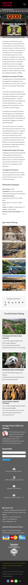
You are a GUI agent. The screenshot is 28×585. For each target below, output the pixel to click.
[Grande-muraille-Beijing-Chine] (14, 319)
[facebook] (8, 581)
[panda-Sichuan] (14, 353)
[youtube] (12, 581)
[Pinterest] (22, 302)
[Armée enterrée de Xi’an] (14, 385)
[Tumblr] (19, 302)
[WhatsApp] (15, 302)
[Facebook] (5, 302)
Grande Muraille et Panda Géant (13, 370)
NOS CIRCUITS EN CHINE (15, 563)
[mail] (20, 581)
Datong (19, 73)
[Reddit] (12, 302)
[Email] (5, 305)
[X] (8, 302)
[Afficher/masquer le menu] (24, 4)
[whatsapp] (16, 581)
